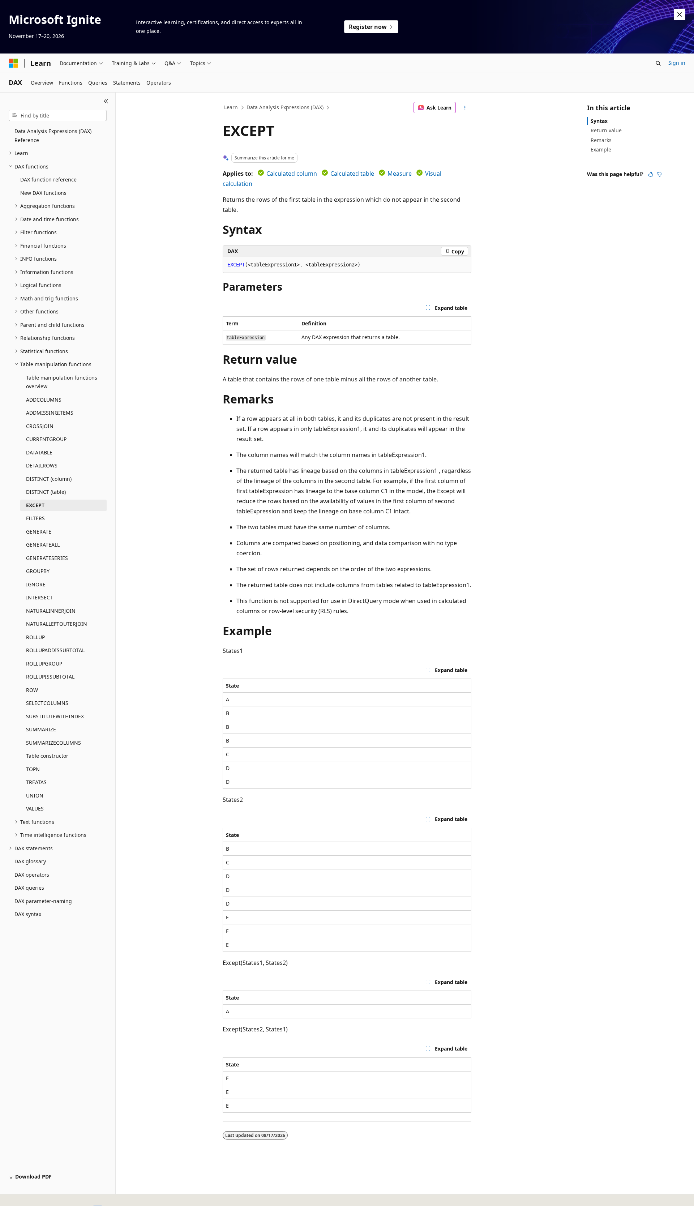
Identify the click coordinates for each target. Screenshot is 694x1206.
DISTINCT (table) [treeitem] (46, 491)
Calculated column (291, 174)
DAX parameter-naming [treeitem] (43, 901)
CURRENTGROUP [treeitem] (46, 439)
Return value (606, 130)
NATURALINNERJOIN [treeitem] (51, 610)
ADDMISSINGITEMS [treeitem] (49, 412)
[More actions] (465, 108)
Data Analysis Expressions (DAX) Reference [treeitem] (52, 136)
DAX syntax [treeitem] (27, 914)
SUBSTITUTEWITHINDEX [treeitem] (55, 716)
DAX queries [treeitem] (29, 887)
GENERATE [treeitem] (38, 531)
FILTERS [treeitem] (35, 518)
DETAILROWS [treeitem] (41, 465)
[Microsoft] (13, 63)
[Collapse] (106, 101)
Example (601, 149)
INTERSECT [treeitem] (39, 597)
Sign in (676, 62)
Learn (231, 107)
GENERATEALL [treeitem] (43, 544)
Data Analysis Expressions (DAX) (285, 107)
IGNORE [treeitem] (36, 584)
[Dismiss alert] (679, 14)
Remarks (601, 140)
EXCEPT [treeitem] (35, 505)
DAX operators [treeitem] (31, 874)
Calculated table (352, 174)
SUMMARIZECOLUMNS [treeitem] (53, 742)
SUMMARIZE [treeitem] (41, 729)
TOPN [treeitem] (33, 769)
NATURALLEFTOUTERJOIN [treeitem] (56, 623)
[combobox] (58, 115)
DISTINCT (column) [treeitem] (49, 478)
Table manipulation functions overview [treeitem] (61, 382)
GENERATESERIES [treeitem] (47, 558)
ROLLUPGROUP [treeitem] (44, 663)
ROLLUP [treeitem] (35, 637)
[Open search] (658, 63)
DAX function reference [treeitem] (48, 179)
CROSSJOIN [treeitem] (39, 426)
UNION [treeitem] (34, 795)
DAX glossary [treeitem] (30, 861)
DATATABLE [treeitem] (39, 452)
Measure (399, 174)
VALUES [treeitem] (35, 808)
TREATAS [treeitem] (36, 782)
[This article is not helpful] (659, 174)
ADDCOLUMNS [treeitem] (43, 399)
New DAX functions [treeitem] (43, 192)
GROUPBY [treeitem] (38, 571)
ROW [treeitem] (32, 690)
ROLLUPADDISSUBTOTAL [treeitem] (55, 650)
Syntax (599, 120)
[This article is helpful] (650, 174)
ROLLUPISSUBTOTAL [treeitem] (50, 676)
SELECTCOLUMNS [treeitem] (47, 703)
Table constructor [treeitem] (47, 755)
